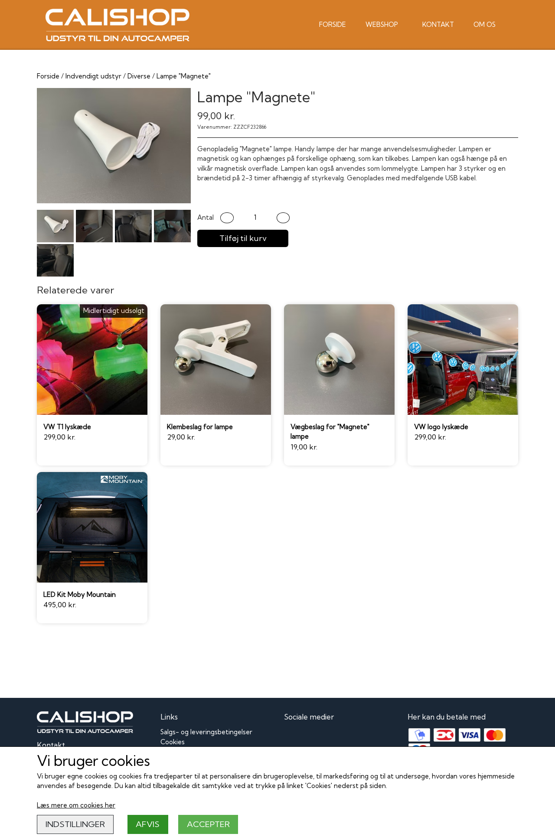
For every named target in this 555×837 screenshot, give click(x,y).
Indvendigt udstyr (93, 76)
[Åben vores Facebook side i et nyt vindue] (292, 737)
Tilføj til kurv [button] (243, 238)
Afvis (148, 824)
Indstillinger (75, 824)
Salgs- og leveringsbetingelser (206, 732)
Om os (484, 24)
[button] (227, 217)
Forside (332, 24)
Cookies (172, 742)
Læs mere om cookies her (76, 805)
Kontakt (438, 24)
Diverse (138, 76)
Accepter (208, 824)
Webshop (382, 24)
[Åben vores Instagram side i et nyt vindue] (311, 737)
